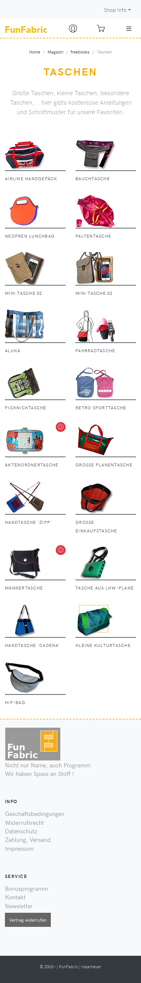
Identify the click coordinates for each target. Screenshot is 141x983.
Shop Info (115, 9)
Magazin (55, 51)
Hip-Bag (15, 702)
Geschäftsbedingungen (34, 814)
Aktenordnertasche (31, 464)
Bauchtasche (92, 178)
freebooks (80, 51)
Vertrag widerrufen (28, 919)
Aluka (12, 350)
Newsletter (19, 906)
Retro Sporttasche (100, 407)
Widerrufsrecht (24, 822)
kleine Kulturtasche (103, 645)
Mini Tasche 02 (23, 293)
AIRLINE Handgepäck (31, 178)
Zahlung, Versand (28, 840)
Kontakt (15, 897)
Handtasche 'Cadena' (32, 645)
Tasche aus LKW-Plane (104, 587)
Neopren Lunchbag (30, 236)
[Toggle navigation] (129, 28)
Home (34, 51)
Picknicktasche (26, 407)
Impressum (19, 848)
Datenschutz (21, 831)
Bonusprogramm (26, 888)
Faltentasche (93, 236)
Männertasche (24, 587)
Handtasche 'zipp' (28, 522)
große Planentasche (103, 464)
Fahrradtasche (95, 350)
